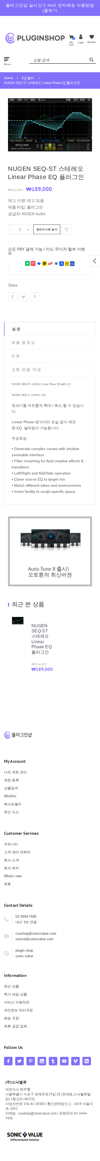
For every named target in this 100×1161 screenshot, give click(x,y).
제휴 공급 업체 (15, 1026)
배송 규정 (11, 1018)
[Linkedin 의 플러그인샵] (86, 1061)
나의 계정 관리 (15, 772)
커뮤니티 (11, 844)
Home (8, 78)
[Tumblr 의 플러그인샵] (53, 1061)
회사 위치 (11, 868)
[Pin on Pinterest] (34, 297)
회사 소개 (11, 860)
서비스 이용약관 (16, 1002)
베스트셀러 (12, 804)
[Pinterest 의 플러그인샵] (30, 1061)
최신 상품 (11, 986)
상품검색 (11, 788)
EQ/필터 (28, 78)
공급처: (14, 213)
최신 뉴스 (11, 812)
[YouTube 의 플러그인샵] (64, 1061)
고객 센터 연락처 (17, 852)
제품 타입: (17, 207)
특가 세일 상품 (15, 994)
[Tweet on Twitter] (23, 297)
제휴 (7, 884)
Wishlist (10, 796)
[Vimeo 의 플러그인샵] (75, 1061)
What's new (13, 876)
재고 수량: (17, 200)
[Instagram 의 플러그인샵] (42, 1061)
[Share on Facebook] (12, 297)
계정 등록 (11, 780)
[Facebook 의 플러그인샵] (8, 1061)
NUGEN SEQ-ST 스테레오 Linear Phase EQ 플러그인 (42, 82)
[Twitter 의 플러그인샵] (19, 1061)
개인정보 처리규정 (18, 1010)
